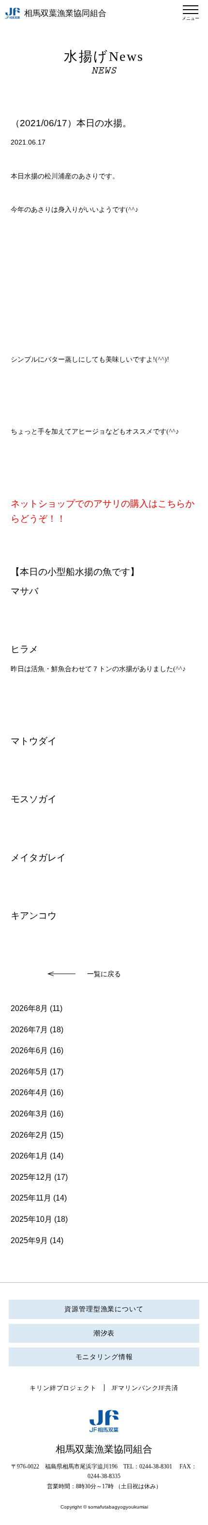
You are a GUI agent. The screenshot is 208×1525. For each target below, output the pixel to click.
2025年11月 (31, 1198)
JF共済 (168, 1388)
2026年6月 (29, 1050)
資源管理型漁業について (103, 1309)
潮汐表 (104, 1333)
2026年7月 (29, 1030)
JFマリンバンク (135, 1388)
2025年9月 (29, 1240)
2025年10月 (31, 1219)
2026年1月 (29, 1156)
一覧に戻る (104, 974)
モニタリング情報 (104, 1357)
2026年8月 (29, 1008)
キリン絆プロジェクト (63, 1388)
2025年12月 (31, 1177)
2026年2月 (29, 1135)
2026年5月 (29, 1072)
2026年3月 (29, 1114)
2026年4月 (29, 1092)
